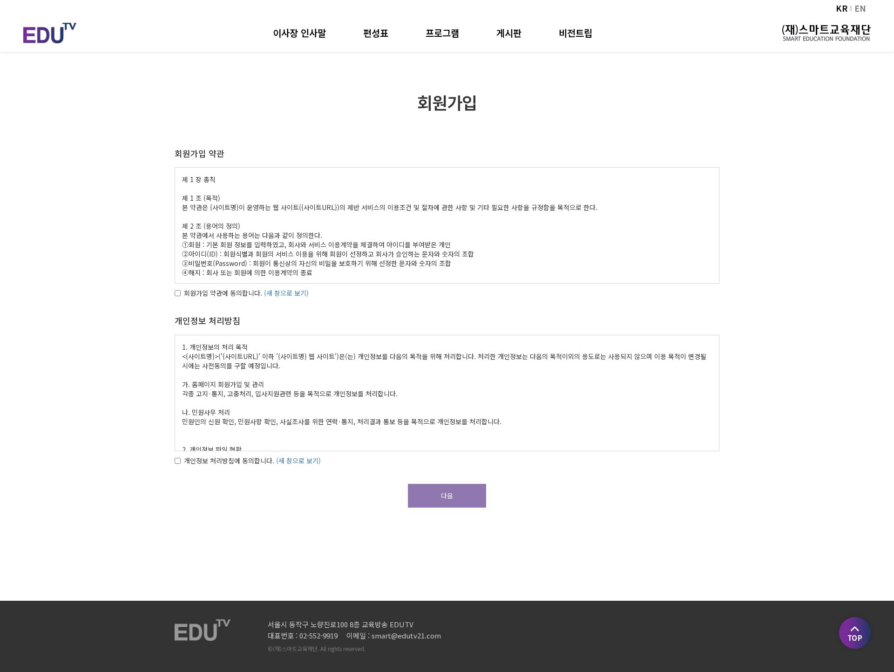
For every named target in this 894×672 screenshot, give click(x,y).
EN (860, 8)
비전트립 (575, 33)
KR (841, 8)
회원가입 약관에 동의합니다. (223, 293)
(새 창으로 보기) (286, 293)
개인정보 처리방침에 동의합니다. (229, 460)
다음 (447, 495)
